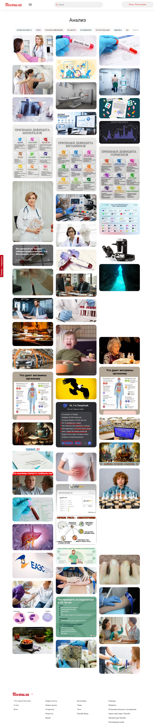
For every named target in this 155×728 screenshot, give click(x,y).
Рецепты (49, 714)
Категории (81, 701)
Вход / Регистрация (137, 4)
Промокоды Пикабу (117, 718)
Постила (13, 4)
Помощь (112, 701)
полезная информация (54, 30)
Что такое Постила (22, 701)
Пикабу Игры (82, 714)
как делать (71, 30)
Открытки (49, 709)
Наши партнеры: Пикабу (119, 714)
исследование (85, 30)
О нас (16, 705)
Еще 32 (135, 30)
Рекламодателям (116, 722)
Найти (92, 5)
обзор (38, 30)
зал (127, 30)
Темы (79, 705)
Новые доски (51, 705)
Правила (112, 705)
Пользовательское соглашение (122, 709)
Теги (79, 709)
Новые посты (51, 701)
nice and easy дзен (103, 30)
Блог (16, 709)
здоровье (118, 30)
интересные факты (24, 30)
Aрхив (47, 718)
